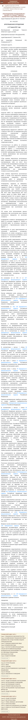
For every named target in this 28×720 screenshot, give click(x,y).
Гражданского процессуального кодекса (14, 279)
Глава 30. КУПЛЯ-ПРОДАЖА (8, 663)
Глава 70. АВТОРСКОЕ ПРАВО (8, 700)
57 (17, 360)
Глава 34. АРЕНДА (5, 671)
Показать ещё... (5, 658)
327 (26, 278)
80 (18, 393)
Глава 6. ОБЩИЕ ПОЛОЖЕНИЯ (8, 656)
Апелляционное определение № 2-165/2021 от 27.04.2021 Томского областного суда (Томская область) (14, 9)
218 (17, 306)
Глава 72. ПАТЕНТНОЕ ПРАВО (8, 703)
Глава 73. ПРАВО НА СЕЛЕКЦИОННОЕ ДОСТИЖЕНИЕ (14, 705)
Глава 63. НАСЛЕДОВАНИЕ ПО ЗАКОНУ (10, 684)
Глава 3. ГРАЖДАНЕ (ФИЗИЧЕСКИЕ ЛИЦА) (11, 643)
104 (14, 306)
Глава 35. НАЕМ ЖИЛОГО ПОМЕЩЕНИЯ (10, 673)
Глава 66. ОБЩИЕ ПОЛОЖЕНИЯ (8, 691)
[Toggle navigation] (25, 2)
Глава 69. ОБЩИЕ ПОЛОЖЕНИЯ (8, 698)
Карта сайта (14, 719)
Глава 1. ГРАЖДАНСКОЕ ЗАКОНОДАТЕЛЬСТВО (12, 636)
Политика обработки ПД (14, 714)
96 (26, 407)
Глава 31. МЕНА (5, 664)
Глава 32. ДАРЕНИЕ (6, 666)
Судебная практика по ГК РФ (12, 5)
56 (26, 331)
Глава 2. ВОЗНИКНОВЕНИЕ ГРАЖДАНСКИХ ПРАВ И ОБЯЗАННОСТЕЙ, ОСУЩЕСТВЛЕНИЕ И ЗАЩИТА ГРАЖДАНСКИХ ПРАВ (13, 640)
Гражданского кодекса (9, 259)
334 (17, 594)
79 (17, 369)
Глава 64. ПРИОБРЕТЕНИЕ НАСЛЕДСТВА (11, 686)
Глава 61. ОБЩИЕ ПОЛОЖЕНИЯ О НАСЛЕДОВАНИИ (13, 680)
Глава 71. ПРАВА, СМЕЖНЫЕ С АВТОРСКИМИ (12, 702)
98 (7, 491)
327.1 (17, 298)
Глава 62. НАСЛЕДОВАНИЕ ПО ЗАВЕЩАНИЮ (12, 682)
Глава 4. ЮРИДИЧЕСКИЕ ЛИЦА (8, 645)
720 (26, 257)
